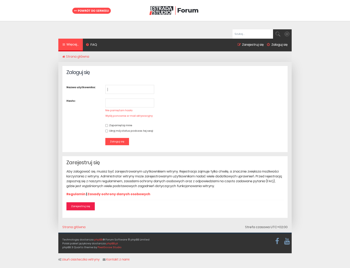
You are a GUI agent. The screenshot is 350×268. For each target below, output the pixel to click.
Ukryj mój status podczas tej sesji (131, 130)
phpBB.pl (112, 243)
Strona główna (73, 227)
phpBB (98, 239)
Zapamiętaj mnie (120, 125)
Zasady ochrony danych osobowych (119, 194)
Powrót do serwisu (93, 11)
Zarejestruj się (80, 206)
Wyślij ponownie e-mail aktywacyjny (129, 116)
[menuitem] (91, 45)
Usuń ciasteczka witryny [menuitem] (81, 259)
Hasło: (71, 101)
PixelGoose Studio (110, 247)
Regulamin (75, 194)
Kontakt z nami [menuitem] (117, 259)
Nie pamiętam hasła (118, 110)
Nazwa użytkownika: (81, 87)
